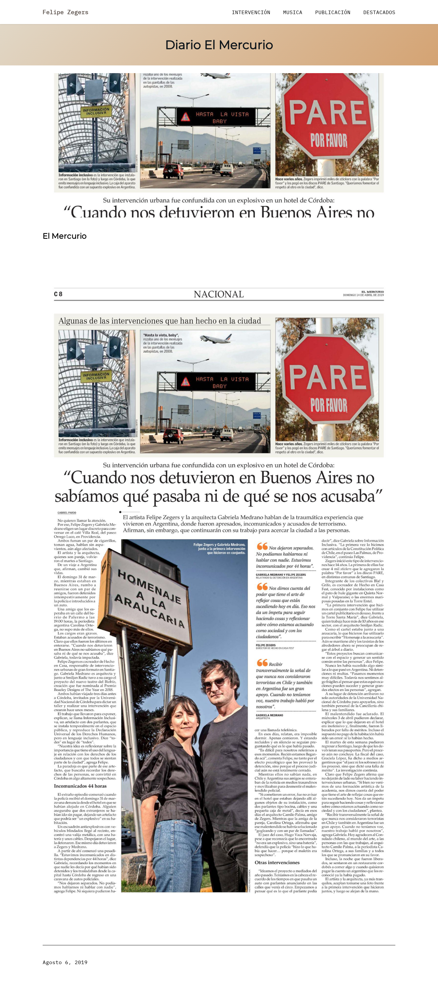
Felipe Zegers (65, 12)
